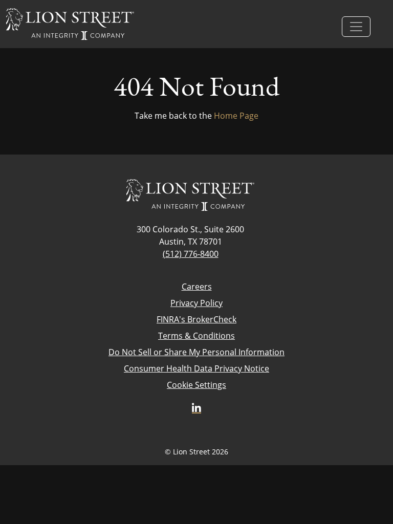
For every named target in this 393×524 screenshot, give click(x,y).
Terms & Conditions (196, 335)
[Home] (70, 24)
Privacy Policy (196, 302)
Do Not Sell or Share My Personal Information (196, 351)
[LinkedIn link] (196, 408)
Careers (197, 286)
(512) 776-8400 (191, 253)
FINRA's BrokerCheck (196, 319)
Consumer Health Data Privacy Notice (196, 368)
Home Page (236, 115)
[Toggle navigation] (356, 26)
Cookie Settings (196, 384)
